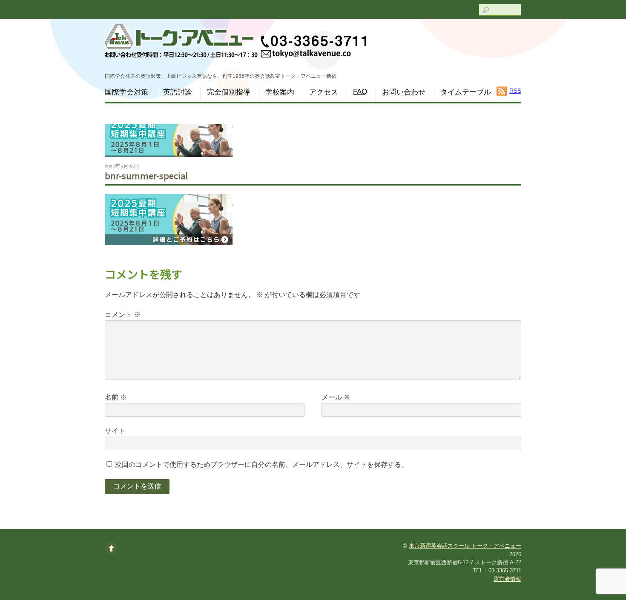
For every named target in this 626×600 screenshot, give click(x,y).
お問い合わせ (403, 92)
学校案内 (279, 92)
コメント (123, 314)
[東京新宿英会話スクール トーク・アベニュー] (235, 43)
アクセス (323, 92)
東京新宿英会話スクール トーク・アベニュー (465, 546)
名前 (116, 397)
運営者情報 (507, 579)
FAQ (360, 92)
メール (336, 397)
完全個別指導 (228, 92)
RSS (515, 90)
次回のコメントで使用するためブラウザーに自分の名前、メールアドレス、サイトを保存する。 (261, 464)
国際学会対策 (126, 92)
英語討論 (177, 92)
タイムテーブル (465, 92)
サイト (115, 430)
